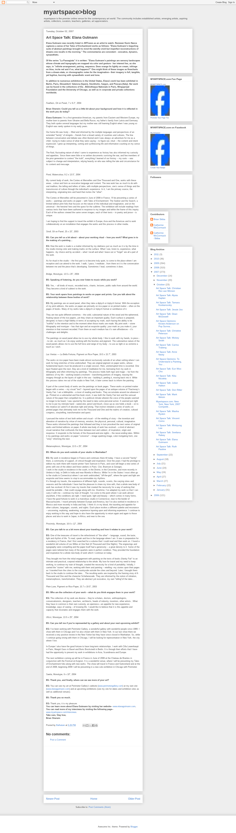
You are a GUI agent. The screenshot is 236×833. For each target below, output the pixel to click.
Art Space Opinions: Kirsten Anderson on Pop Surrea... (167, 324)
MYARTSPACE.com (158, 84)
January (161, 490)
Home (93, 798)
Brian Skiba (159, 219)
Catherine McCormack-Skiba (160, 236)
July (159, 463)
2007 (157, 272)
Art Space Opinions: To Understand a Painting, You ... (169, 362)
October (161, 284)
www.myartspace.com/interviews (61, 712)
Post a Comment (58, 740)
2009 (157, 263)
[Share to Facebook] (93, 725)
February (162, 485)
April (159, 476)
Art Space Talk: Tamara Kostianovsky (168, 303)
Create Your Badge (157, 168)
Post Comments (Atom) (100, 807)
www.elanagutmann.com (58, 689)
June (159, 468)
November (162, 280)
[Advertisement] (93, 769)
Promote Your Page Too (159, 118)
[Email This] (84, 725)
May (159, 472)
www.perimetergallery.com (110, 686)
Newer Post (52, 798)
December (162, 275)
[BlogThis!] (87, 725)
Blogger (134, 826)
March (160, 481)
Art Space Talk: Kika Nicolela (166, 377)
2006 (157, 495)
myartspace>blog (70, 11)
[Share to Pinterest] (96, 725)
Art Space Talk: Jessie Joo (169, 309)
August (160, 459)
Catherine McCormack (160, 226)
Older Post (134, 798)
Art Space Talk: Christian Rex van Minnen (168, 289)
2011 (156, 254)
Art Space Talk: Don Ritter (169, 390)
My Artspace (155, 133)
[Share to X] (90, 725)
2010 (157, 258)
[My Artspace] (160, 165)
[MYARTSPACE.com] (160, 115)
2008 (157, 267)
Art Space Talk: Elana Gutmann (167, 440)
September (163, 454)
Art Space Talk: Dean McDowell (166, 315)
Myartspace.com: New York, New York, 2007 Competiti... (168, 404)
